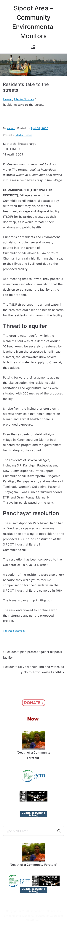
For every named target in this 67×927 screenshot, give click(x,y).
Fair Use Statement (14, 630)
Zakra (54, 915)
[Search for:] (33, 831)
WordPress (33, 920)
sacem (11, 128)
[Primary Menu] (33, 47)
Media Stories (23, 135)
